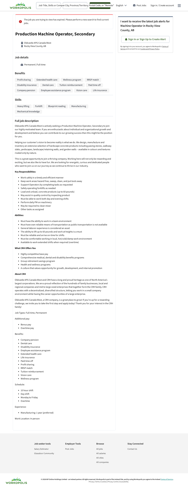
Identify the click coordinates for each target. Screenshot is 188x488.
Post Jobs (141, 5)
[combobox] (48, 5)
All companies (102, 462)
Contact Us (132, 449)
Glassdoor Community (44, 453)
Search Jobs (100, 5)
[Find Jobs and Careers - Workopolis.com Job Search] (20, 5)
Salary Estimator (41, 449)
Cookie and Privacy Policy (150, 49)
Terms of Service (167, 479)
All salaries (101, 453)
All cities (100, 458)
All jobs (99, 449)
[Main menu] (179, 5)
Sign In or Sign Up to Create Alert (147, 39)
